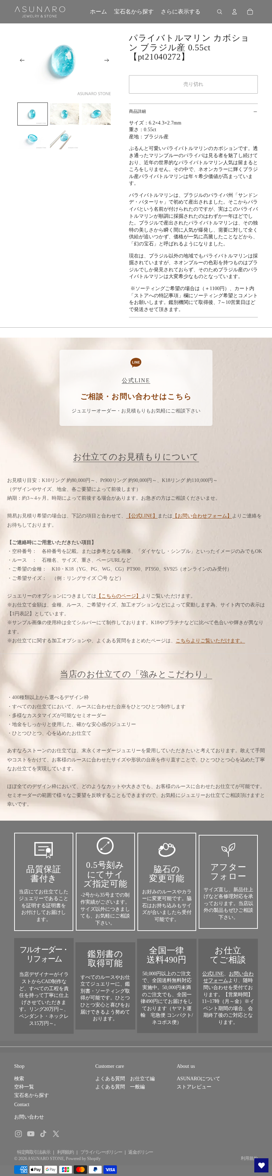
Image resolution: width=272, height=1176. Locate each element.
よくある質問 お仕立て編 (125, 1078)
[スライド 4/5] (32, 138)
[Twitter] (56, 1134)
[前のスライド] (20, 61)
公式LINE (213, 973)
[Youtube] (31, 1134)
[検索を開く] (219, 12)
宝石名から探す (31, 1095)
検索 (19, 1078)
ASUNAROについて (198, 1078)
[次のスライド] (109, 61)
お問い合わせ (29, 1117)
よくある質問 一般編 (120, 1086)
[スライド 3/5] (96, 114)
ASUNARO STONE (46, 1158)
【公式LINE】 (142, 515)
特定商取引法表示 (33, 1152)
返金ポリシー (140, 1152)
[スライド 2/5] (64, 114)
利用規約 (65, 1152)
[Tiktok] (43, 1134)
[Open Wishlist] (261, 1165)
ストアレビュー (194, 1086)
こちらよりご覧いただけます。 (210, 640)
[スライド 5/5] (64, 138)
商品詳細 (137, 111)
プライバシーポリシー (101, 1152)
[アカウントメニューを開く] (234, 12)
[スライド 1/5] (32, 114)
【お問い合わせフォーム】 (202, 515)
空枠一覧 (24, 1086)
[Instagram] (18, 1134)
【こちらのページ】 (118, 596)
